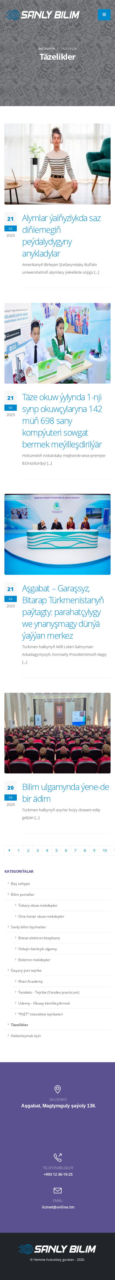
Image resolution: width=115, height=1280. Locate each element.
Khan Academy (30, 981)
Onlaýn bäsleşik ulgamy (37, 948)
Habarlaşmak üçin (26, 1035)
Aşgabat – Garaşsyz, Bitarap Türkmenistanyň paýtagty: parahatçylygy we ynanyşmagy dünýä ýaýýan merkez (63, 611)
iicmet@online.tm (58, 1207)
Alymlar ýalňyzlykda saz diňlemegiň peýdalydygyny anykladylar (61, 235)
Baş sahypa (46, 48)
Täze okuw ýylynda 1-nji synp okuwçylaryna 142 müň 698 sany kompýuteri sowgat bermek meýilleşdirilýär (62, 420)
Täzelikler (19, 1024)
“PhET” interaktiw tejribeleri (40, 1014)
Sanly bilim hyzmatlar (28, 926)
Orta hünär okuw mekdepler (41, 916)
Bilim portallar (22, 894)
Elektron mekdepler (34, 959)
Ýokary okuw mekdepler (38, 905)
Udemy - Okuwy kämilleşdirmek (44, 1003)
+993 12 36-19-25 (58, 1174)
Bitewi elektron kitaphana (39, 937)
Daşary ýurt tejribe (26, 970)
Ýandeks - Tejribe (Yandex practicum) (48, 992)
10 (105, 850)
